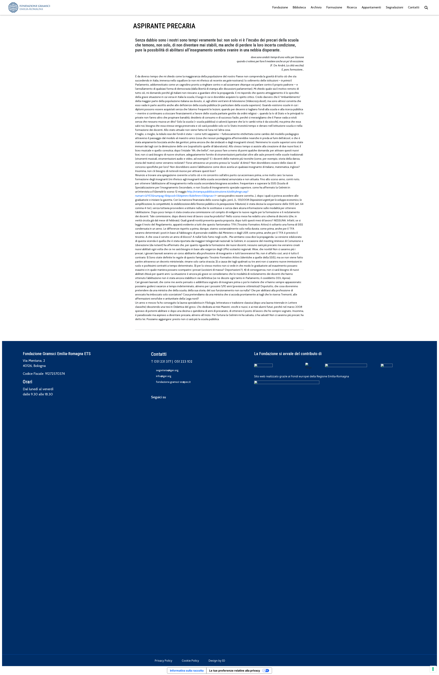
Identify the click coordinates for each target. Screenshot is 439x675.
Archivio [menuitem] (316, 7)
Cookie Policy (190, 660)
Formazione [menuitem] (334, 7)
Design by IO (217, 660)
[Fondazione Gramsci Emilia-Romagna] (29, 7)
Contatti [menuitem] (413, 7)
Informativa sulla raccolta (187, 670)
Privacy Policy (163, 660)
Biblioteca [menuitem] (299, 7)
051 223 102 (183, 361)
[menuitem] (426, 7)
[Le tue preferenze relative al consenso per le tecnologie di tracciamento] (433, 669)
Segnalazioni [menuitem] (394, 7)
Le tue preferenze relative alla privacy (234, 670)
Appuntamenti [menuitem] (371, 7)
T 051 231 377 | (162, 361)
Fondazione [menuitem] (280, 7)
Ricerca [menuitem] (352, 7)
